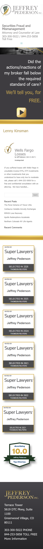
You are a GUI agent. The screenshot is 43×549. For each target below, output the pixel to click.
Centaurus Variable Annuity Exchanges (20, 209)
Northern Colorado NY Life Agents (18, 221)
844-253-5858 (13, 534)
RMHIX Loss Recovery (13, 213)
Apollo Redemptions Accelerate (17, 217)
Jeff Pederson (21, 157)
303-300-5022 (13, 530)
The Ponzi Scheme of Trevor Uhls (18, 205)
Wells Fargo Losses (24, 152)
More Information (15, 538)
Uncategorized (19, 160)
